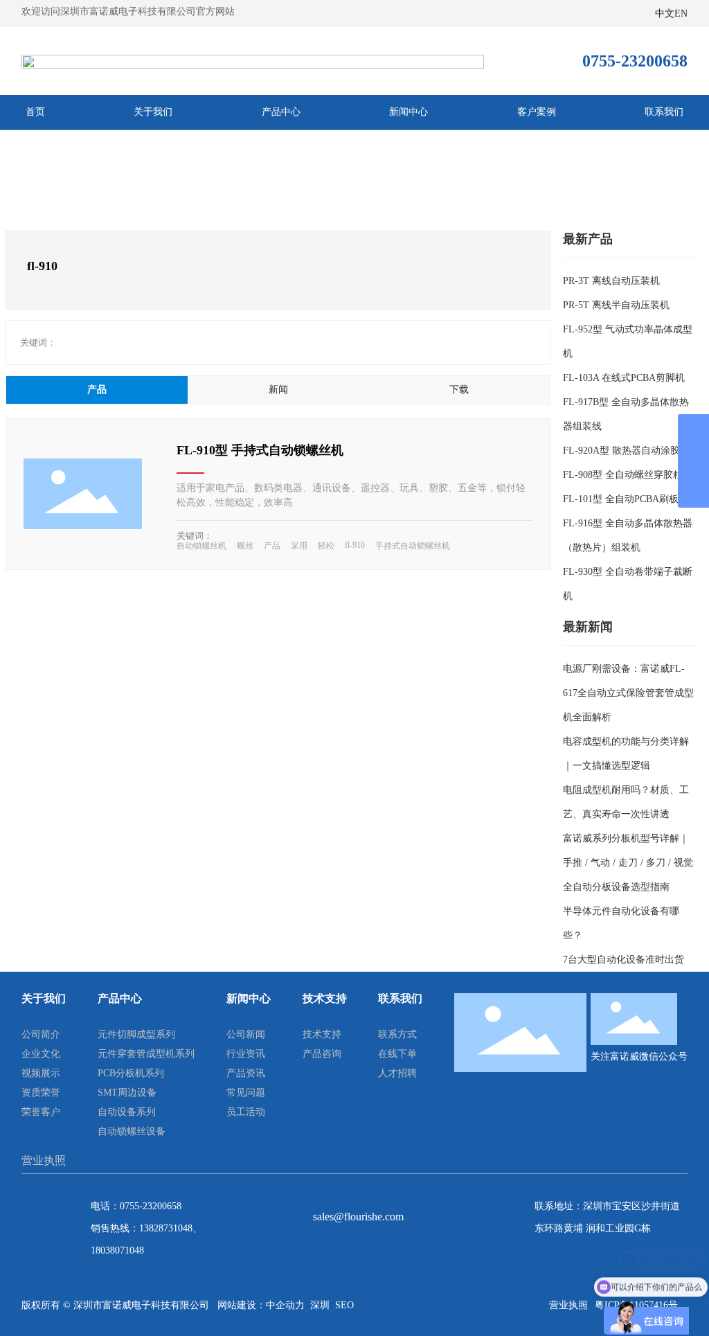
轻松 (326, 546)
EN (681, 13)
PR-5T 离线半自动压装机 (616, 305)
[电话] (693, 429)
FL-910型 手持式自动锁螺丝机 (260, 450)
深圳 (320, 1305)
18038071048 (117, 1250)
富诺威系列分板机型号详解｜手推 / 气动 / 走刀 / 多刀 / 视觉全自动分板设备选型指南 (628, 862)
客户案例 (536, 112)
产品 (272, 546)
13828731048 (165, 1228)
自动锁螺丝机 (201, 546)
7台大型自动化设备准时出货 (623, 959)
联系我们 (664, 112)
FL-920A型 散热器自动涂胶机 (626, 450)
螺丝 (245, 546)
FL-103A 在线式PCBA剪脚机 (624, 378)
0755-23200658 (150, 1206)
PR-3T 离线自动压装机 (611, 281)
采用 (299, 546)
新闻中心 (408, 112)
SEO (344, 1305)
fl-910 (355, 545)
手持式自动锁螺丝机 (412, 546)
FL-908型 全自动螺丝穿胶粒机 (627, 475)
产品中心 (281, 112)
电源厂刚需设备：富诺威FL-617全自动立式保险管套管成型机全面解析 (628, 692)
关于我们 (153, 112)
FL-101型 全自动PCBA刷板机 (625, 499)
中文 (664, 13)
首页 (35, 112)
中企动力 (285, 1305)
